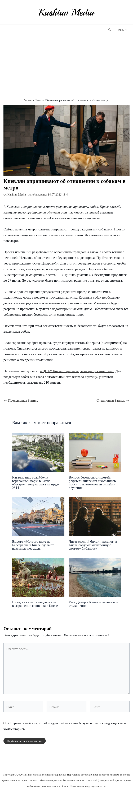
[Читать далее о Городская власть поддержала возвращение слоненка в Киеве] (38, 576)
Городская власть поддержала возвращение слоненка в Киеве (35, 604)
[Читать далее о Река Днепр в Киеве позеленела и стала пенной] (95, 576)
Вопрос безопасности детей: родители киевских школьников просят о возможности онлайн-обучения (92, 482)
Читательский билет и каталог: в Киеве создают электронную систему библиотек (93, 545)
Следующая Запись (112, 400)
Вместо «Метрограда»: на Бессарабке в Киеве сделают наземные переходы (33, 545)
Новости (39, 100)
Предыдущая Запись (21, 400)
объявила (53, 212)
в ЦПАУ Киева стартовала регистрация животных (77, 371)
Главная (28, 100)
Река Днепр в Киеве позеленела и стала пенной (93, 604)
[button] (109, 30)
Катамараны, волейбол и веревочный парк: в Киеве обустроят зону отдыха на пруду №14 (36, 482)
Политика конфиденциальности (87, 786)
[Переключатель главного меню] (7, 30)
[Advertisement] (66, 59)
